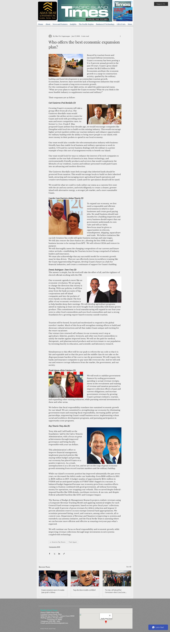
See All (128, 567)
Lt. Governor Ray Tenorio (57, 542)
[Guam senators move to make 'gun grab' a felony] (53, 578)
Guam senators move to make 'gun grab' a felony (52, 591)
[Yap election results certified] (85, 578)
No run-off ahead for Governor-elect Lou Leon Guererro (115, 591)
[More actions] (120, 36)
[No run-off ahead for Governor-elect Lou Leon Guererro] (117, 578)
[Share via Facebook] (49, 554)
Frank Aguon (73, 542)
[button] (161, 4)
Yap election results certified (84, 590)
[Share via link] (64, 554)
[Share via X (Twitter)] (54, 554)
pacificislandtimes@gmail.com (57, 623)
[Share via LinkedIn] (59, 554)
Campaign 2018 (54, 547)
